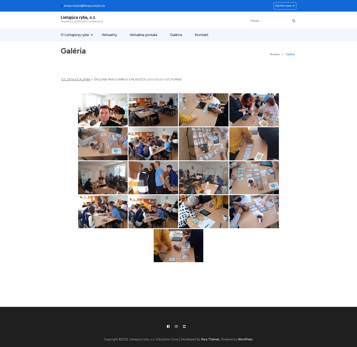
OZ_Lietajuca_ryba (75, 79)
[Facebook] (168, 326)
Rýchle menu (283, 5)
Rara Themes (210, 339)
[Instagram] (176, 326)
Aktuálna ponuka (143, 34)
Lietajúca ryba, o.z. (78, 17)
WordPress (245, 339)
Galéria (176, 34)
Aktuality (109, 34)
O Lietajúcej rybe (75, 34)
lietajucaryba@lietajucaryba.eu (84, 5)
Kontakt (201, 34)
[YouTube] (184, 326)
